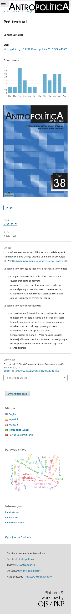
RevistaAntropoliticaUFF (38, 576)
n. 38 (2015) (31, 11)
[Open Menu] (3, 3)
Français (13, 424)
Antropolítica (26, 559)
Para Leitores (12, 512)
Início (6, 11)
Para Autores (11, 517)
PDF (10, 207)
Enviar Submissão (17, 393)
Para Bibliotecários (14, 522)
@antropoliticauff (30, 570)
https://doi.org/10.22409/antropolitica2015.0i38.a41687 (35, 49)
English (13, 414)
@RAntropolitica (25, 565)
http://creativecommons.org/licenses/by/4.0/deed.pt (38, 260)
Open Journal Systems (18, 537)
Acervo (16, 11)
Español (13, 419)
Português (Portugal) (21, 435)
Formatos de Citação (16, 377)
